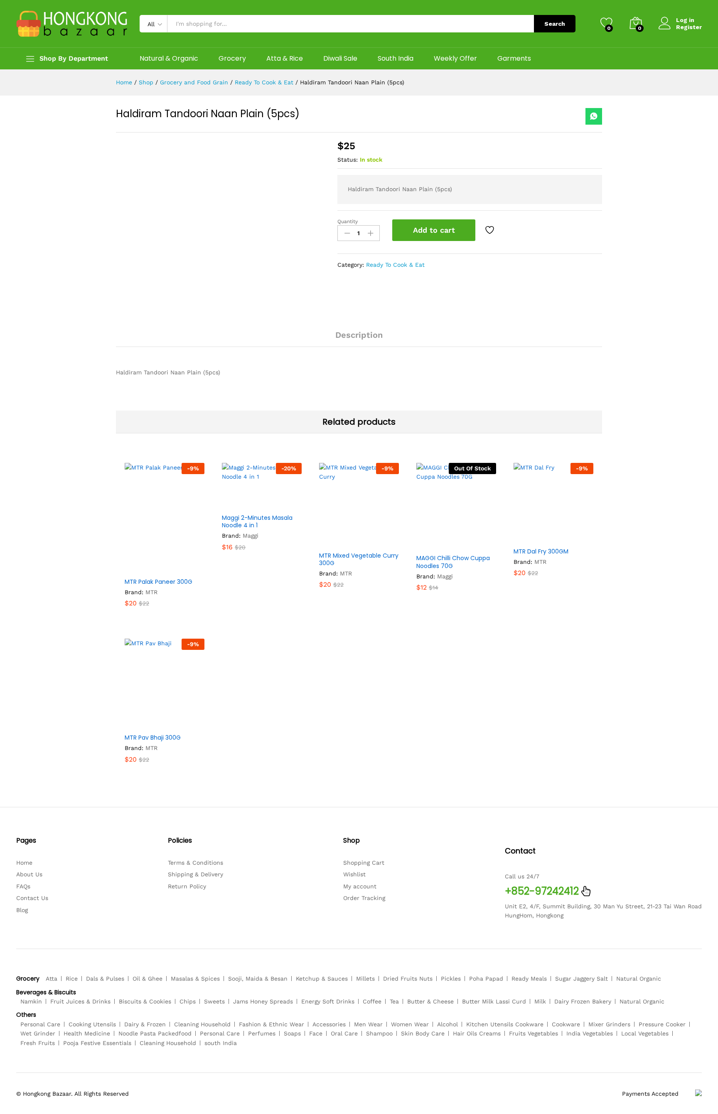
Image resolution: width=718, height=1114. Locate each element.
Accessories (329, 1024)
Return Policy (187, 886)
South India (395, 58)
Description (359, 335)
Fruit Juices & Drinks (80, 1001)
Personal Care (40, 1024)
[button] (144, 568)
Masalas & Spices (195, 978)
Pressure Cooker (662, 1024)
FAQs (23, 886)
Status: (347, 159)
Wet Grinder (37, 1033)
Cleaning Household (202, 1024)
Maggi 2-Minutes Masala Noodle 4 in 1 (257, 521)
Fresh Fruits (37, 1043)
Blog (22, 910)
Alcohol (447, 1024)
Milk (540, 1001)
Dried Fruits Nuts (408, 978)
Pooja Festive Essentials (97, 1043)
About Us (29, 874)
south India (220, 1043)
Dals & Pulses (105, 978)
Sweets (214, 1001)
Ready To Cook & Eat (395, 264)
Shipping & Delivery (195, 874)
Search (554, 23)
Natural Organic (638, 978)
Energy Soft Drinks (327, 1001)
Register (689, 27)
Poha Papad (486, 978)
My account (359, 886)
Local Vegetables (645, 1033)
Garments (514, 58)
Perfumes (261, 1033)
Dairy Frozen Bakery (582, 1001)
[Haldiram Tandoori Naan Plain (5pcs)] (593, 116)
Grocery (232, 58)
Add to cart (434, 230)
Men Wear (368, 1024)
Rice (72, 978)
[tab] (359, 339)
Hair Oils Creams (477, 1033)
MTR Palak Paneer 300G (158, 581)
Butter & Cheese (430, 1001)
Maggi (250, 535)
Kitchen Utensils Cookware (504, 1024)
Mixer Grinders (609, 1024)
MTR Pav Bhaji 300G (153, 737)
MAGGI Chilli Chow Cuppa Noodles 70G (453, 561)
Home (24, 862)
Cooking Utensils (92, 1024)
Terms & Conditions (195, 862)
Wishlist (354, 874)
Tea (394, 1001)
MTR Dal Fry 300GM (541, 551)
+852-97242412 (542, 891)
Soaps (292, 1033)
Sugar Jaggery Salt (581, 978)
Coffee (372, 1001)
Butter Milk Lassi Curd (494, 1001)
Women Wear (410, 1024)
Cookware (566, 1024)
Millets (365, 978)
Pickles (451, 978)
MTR (151, 592)
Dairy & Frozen (145, 1024)
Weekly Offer (455, 58)
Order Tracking (364, 898)
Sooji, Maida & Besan (258, 978)
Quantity (347, 221)
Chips (188, 1001)
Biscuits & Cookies (145, 1001)
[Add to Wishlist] (491, 230)
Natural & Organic (169, 58)
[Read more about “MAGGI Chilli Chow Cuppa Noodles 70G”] (436, 544)
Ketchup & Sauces (322, 978)
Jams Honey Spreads (263, 1001)
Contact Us (32, 898)
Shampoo (379, 1033)
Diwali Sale (340, 58)
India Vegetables (589, 1033)
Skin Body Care (423, 1033)
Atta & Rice (284, 58)
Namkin (31, 1001)
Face (315, 1033)
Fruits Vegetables (533, 1033)
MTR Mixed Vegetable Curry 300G (358, 559)
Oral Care (344, 1033)
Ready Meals (529, 978)
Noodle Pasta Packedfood (155, 1033)
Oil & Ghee (147, 978)
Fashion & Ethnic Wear (271, 1024)
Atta (51, 978)
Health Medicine (87, 1033)
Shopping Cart (363, 862)
